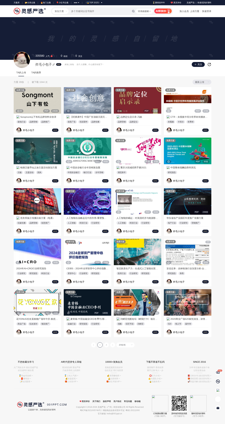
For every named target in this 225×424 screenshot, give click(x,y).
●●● (75, 2)
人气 (42, 56)
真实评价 (177, 2)
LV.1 (58, 64)
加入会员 (184, 11)
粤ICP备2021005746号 (90, 410)
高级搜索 (144, 11)
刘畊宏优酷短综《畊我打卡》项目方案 (139, 319)
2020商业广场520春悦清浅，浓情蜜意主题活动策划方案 (189, 319)
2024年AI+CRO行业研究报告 (31, 268)
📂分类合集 (30, 2)
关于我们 (96, 401)
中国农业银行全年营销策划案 (85, 167)
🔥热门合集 (46, 2)
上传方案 (194, 11)
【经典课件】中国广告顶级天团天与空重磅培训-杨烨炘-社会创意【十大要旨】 (89, 117)
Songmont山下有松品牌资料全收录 (38, 117)
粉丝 (64, 56)
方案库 (17, 2)
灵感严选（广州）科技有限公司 (111, 407)
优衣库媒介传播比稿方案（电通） (37, 218)
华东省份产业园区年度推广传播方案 (185, 218)
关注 (78, 56)
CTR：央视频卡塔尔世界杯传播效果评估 (189, 117)
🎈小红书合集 (62, 2)
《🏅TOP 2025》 (92, 2)
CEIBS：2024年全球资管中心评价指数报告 (87, 268)
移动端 (138, 401)
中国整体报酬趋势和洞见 (183, 167)
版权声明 (107, 401)
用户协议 (117, 401)
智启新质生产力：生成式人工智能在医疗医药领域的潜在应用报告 (137, 268)
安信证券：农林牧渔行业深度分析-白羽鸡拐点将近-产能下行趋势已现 (188, 268)
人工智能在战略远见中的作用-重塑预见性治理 (87, 218)
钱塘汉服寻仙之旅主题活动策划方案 (38, 167)
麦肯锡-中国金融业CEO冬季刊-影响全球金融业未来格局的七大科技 (89, 319)
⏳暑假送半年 (159, 2)
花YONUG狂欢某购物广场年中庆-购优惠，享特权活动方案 (37, 319)
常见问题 (128, 401)
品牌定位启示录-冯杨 (131, 117)
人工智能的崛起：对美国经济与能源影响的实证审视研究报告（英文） (137, 218)
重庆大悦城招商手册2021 (133, 167)
